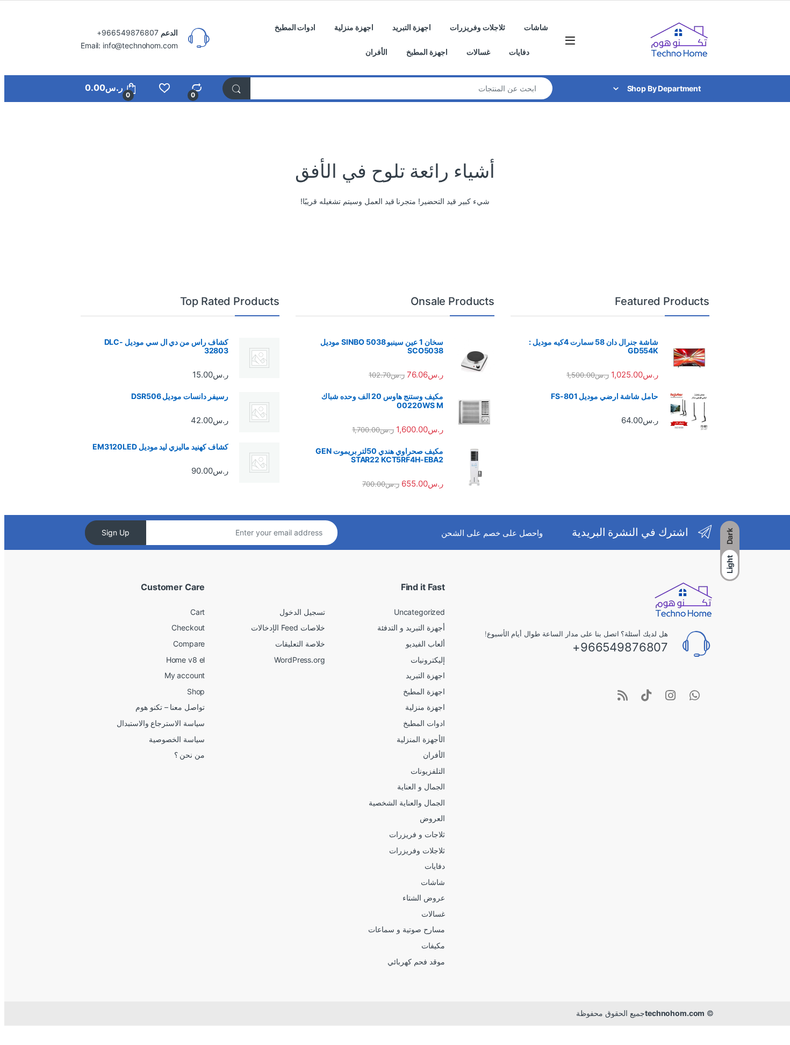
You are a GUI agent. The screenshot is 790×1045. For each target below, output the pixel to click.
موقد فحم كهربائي (416, 961)
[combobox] (401, 88)
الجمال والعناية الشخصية (407, 802)
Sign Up (116, 532)
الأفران (376, 51)
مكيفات (433, 945)
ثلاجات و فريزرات (417, 834)
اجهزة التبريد (411, 27)
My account (184, 675)
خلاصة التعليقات (300, 643)
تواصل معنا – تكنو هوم (170, 707)
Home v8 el (185, 659)
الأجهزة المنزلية (421, 739)
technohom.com (675, 1013)
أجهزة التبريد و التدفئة (411, 627)
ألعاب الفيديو (425, 643)
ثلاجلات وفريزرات (477, 27)
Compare (189, 643)
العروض (432, 818)
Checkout (188, 627)
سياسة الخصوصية (177, 739)
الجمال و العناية (421, 786)
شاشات (536, 27)
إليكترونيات (428, 659)
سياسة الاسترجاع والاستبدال (161, 723)
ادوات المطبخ (295, 27)
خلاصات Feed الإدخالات (288, 627)
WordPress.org (299, 659)
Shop (196, 691)
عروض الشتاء (424, 897)
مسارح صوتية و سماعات (406, 929)
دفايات (519, 51)
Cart (197, 611)
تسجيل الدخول (302, 611)
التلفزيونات (428, 770)
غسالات (478, 51)
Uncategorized (419, 611)
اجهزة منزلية (354, 27)
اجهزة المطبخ (427, 51)
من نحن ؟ (189, 754)
